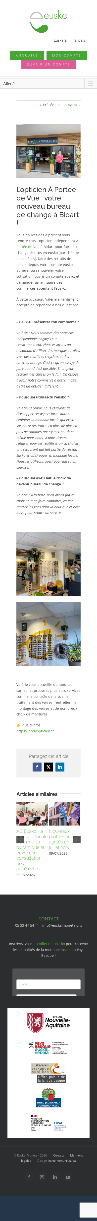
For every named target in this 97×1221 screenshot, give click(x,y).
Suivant (71, 104)
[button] (20, 839)
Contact (58, 1155)
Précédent (51, 104)
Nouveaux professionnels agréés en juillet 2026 (64, 839)
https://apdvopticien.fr (35, 731)
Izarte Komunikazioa (62, 1160)
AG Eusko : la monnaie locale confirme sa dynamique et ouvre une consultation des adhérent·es (32, 850)
